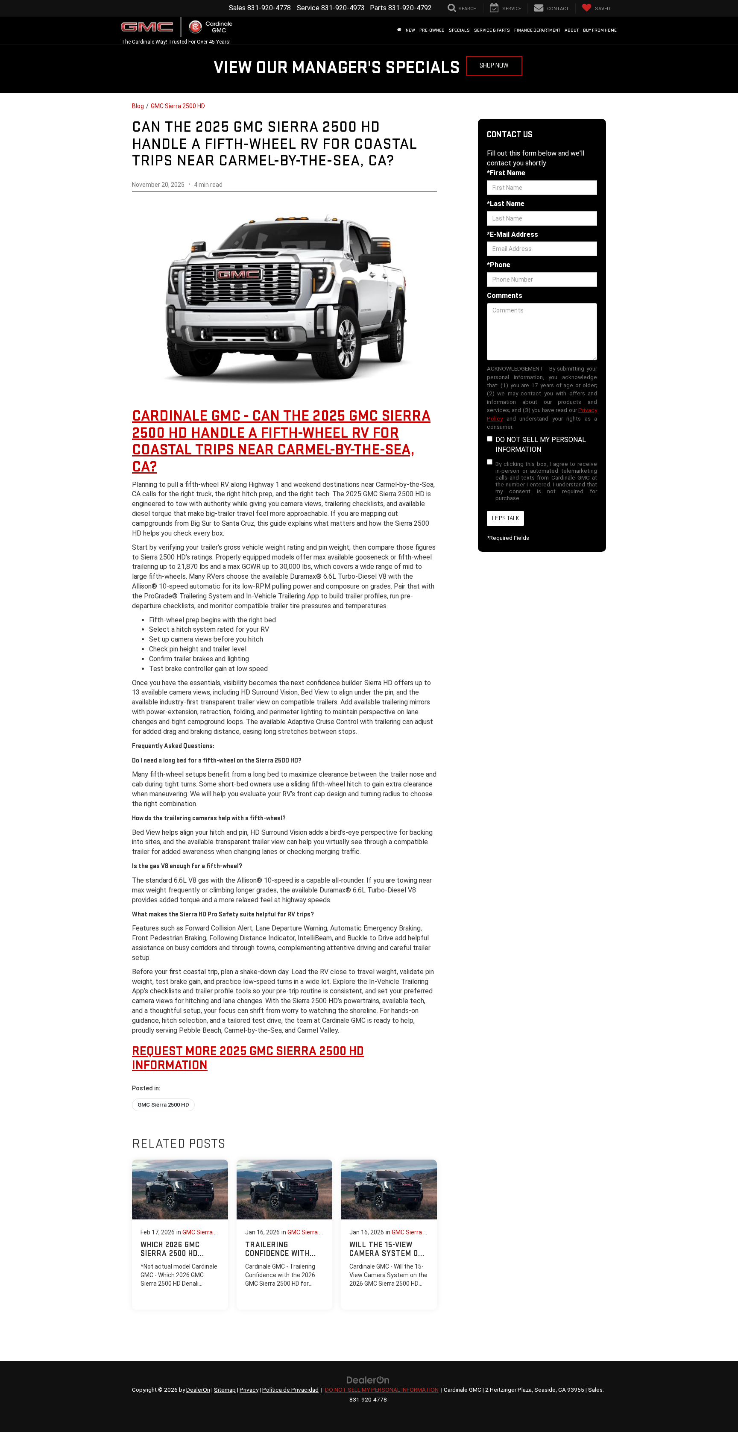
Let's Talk (505, 518)
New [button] (410, 30)
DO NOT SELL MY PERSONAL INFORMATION (540, 444)
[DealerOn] (368, 1379)
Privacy (249, 1389)
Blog (138, 106)
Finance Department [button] (537, 30)
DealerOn (198, 1389)
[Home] (399, 30)
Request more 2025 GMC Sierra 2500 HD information (248, 1058)
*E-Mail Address (512, 234)
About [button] (572, 30)
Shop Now (494, 66)
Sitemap (225, 1389)
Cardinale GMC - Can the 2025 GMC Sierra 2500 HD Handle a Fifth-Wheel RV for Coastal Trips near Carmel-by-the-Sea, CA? (281, 441)
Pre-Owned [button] (432, 30)
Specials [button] (459, 30)
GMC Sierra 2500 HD (178, 106)
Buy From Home (600, 30)
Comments (504, 296)
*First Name (506, 173)
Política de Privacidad (290, 1389)
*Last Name (505, 204)
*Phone (498, 265)
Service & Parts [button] (492, 30)
